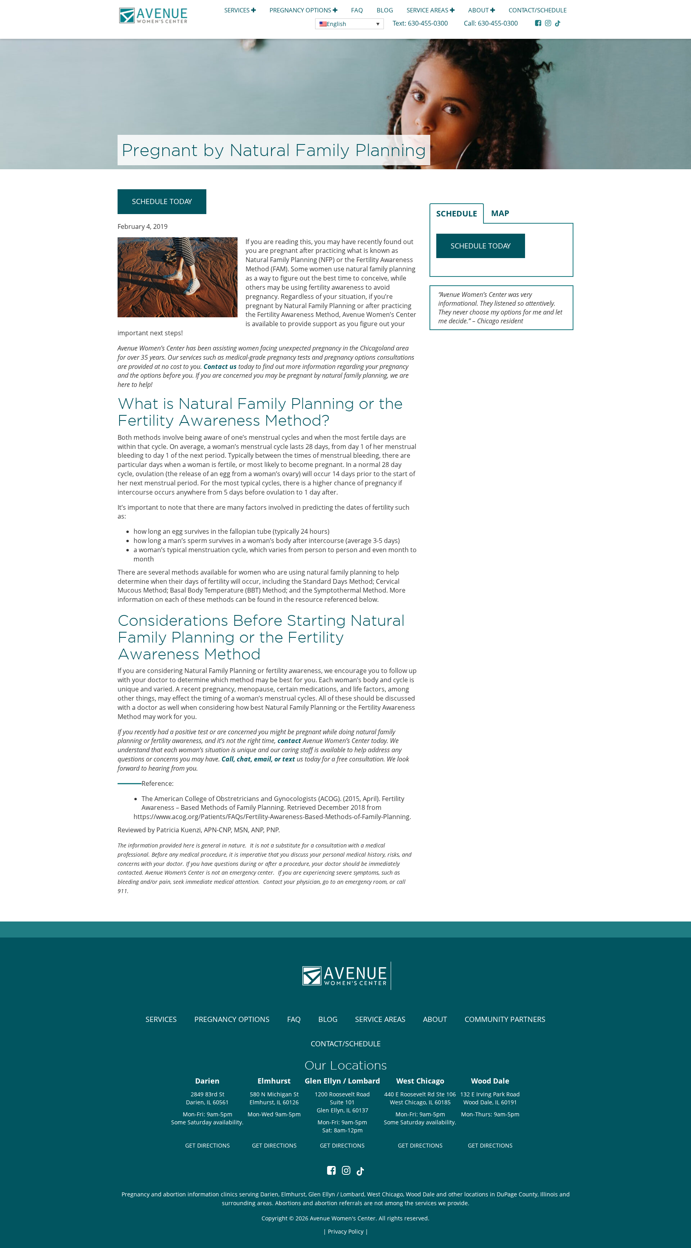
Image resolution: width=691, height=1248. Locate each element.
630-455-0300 (428, 23)
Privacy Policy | (348, 1231)
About (479, 10)
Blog (385, 10)
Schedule (456, 213)
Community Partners (505, 1019)
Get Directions (207, 1145)
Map (500, 213)
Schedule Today (162, 201)
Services (237, 10)
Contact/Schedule (538, 10)
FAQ (357, 10)
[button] (349, 23)
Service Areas (428, 10)
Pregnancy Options (301, 10)
